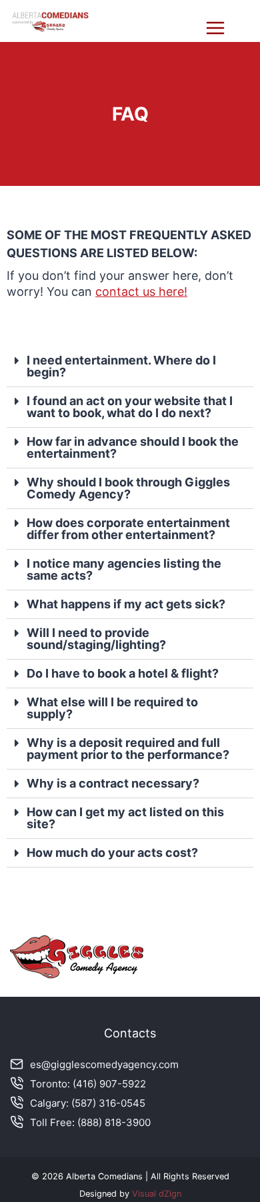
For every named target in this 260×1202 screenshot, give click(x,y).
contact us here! (141, 292)
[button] (130, 366)
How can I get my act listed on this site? (125, 818)
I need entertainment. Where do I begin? (121, 366)
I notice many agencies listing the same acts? (124, 569)
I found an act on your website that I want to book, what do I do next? (130, 407)
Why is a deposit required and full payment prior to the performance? (128, 749)
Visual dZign (156, 1194)
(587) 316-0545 (108, 1103)
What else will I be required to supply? (112, 708)
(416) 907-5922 (109, 1083)
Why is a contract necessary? (113, 783)
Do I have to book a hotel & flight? (123, 673)
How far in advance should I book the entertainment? (133, 447)
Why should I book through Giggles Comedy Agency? (128, 488)
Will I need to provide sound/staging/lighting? (96, 639)
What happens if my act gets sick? (126, 604)
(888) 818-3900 (114, 1122)
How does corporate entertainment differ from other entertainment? (128, 529)
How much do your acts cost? (112, 853)
